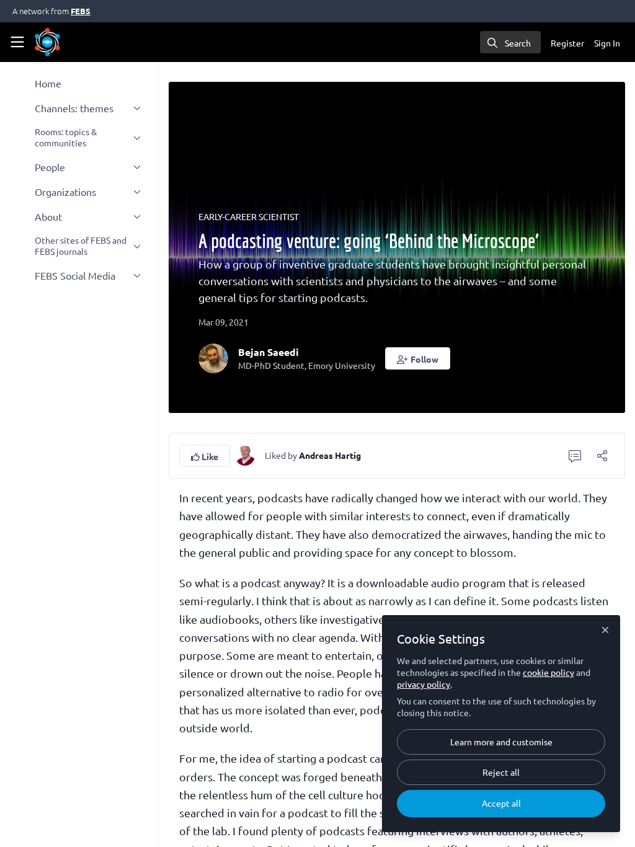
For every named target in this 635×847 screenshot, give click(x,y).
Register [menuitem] (567, 42)
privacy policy (423, 684)
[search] (510, 42)
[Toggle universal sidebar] (17, 42)
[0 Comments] (574, 455)
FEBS (81, 11)
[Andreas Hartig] (245, 454)
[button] (417, 358)
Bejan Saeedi (268, 351)
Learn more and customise (501, 741)
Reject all (501, 772)
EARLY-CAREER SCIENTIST (248, 216)
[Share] (602, 455)
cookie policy (548, 672)
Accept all (501, 803)
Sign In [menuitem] (607, 42)
